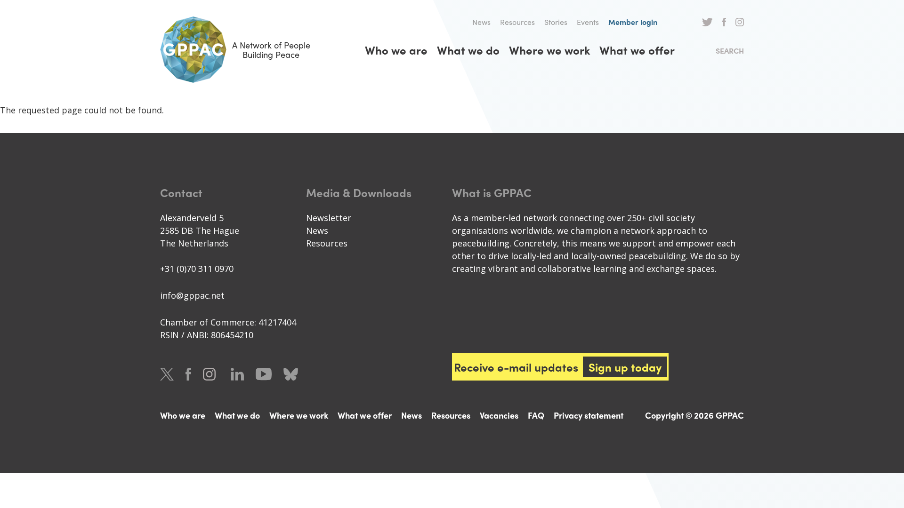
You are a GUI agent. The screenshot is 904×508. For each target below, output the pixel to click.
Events (588, 21)
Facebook (724, 22)
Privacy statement (588, 415)
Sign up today (625, 367)
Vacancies (499, 415)
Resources (517, 21)
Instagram (739, 22)
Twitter (707, 22)
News (481, 21)
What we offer (637, 50)
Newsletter (328, 217)
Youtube (264, 374)
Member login (632, 21)
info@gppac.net (192, 295)
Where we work (549, 50)
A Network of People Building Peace (271, 49)
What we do (468, 50)
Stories (555, 21)
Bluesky (290, 374)
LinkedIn (237, 374)
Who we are (396, 50)
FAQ (536, 415)
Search (730, 50)
